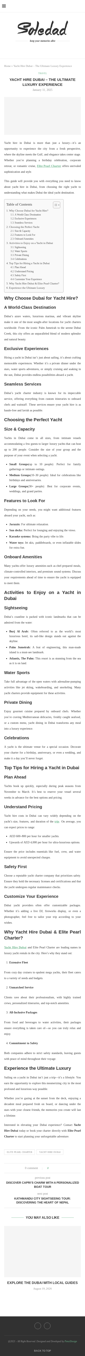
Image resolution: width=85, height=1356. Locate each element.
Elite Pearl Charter (19, 1152)
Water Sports (21, 251)
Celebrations (21, 259)
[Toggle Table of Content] (54, 204)
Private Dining (22, 255)
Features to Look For (25, 234)
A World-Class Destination (28, 214)
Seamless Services (24, 222)
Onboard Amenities (24, 238)
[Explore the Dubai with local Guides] (42, 1251)
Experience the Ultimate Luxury (27, 287)
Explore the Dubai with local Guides (42, 1283)
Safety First (20, 275)
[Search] (81, 6)
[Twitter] (47, 1326)
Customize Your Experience (28, 279)
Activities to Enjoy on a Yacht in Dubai (31, 243)
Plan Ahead (20, 267)
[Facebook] (41, 48)
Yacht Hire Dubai (50, 1152)
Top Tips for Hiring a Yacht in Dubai (29, 263)
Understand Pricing (24, 271)
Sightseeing (20, 247)
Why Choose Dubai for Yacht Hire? (28, 210)
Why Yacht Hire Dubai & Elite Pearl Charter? (34, 283)
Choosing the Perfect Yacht (24, 226)
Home (7, 65)
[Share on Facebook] (53, 1168)
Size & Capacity (22, 231)
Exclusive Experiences (26, 218)
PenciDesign (71, 1341)
